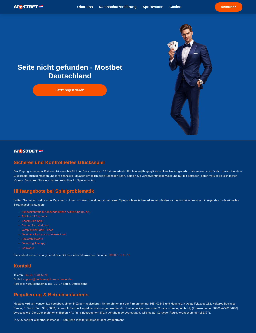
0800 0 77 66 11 (119, 255)
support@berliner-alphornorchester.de (47, 279)
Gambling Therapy (33, 243)
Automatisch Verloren (35, 225)
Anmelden (228, 7)
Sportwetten (153, 7)
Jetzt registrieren (69, 90)
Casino (175, 7)
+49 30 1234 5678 (36, 274)
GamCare (28, 247)
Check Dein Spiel (32, 220)
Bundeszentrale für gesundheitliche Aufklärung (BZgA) (56, 211)
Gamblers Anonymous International (44, 234)
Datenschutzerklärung (118, 7)
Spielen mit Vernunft (34, 216)
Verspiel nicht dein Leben (37, 229)
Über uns (85, 7)
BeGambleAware (32, 238)
